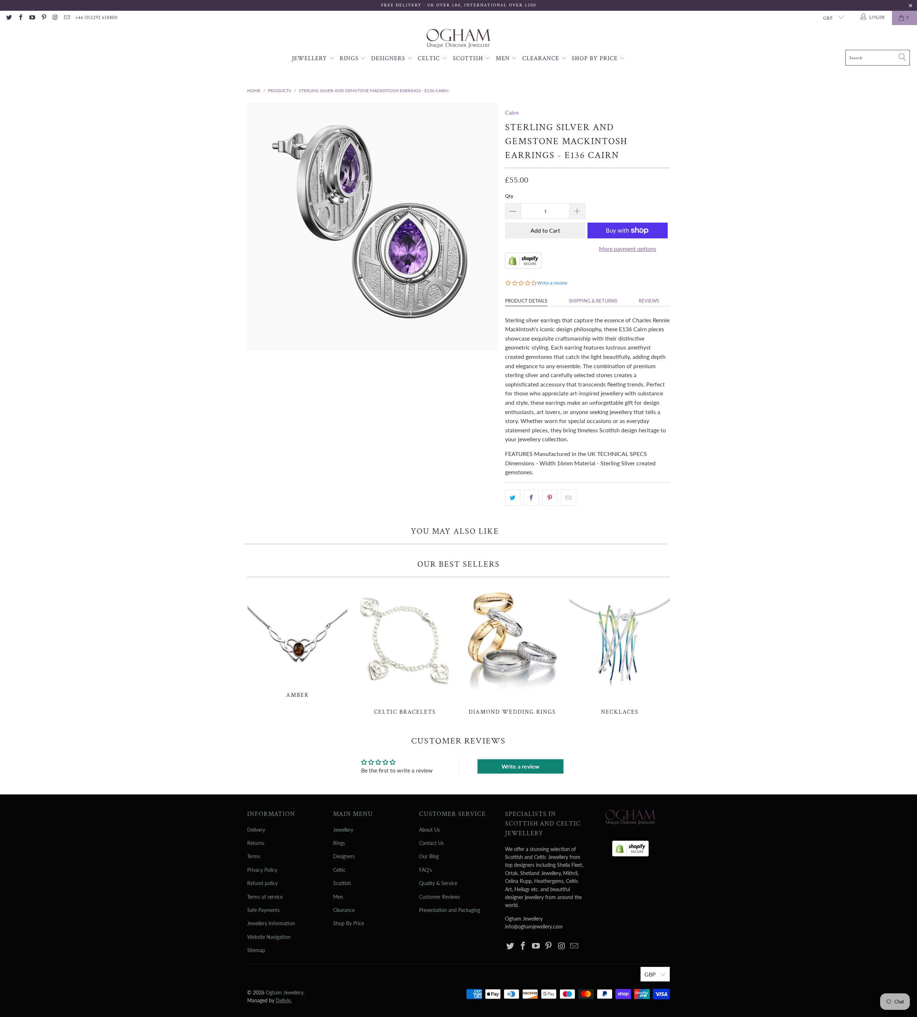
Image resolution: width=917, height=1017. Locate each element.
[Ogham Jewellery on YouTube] (32, 18)
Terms (253, 856)
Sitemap (256, 950)
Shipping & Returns (593, 301)
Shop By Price (595, 58)
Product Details (526, 301)
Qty (509, 196)
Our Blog (429, 856)
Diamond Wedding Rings (512, 650)
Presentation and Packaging (449, 910)
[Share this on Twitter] (512, 498)
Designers (389, 58)
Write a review (520, 766)
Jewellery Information (271, 923)
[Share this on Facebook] (531, 498)
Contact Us (431, 843)
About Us (429, 830)
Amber (297, 641)
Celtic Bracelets (405, 650)
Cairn (512, 112)
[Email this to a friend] (568, 498)
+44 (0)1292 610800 (96, 18)
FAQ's (425, 870)
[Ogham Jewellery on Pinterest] (43, 18)
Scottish (469, 58)
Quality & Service (438, 883)
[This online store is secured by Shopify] (523, 266)
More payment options (627, 248)
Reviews (649, 301)
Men (504, 58)
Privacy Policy (262, 870)
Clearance (541, 58)
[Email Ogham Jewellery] (66, 18)
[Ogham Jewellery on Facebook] (20, 18)
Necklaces (620, 650)
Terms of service (265, 897)
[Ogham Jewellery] (458, 39)
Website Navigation (269, 937)
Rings (350, 58)
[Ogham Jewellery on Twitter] (8, 18)
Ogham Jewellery (284, 992)
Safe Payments (263, 910)
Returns (255, 843)
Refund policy (262, 883)
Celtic (430, 58)
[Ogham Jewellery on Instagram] (55, 18)
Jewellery (310, 58)
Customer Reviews (439, 897)
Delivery (256, 830)
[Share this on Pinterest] (550, 498)
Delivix (284, 1000)
